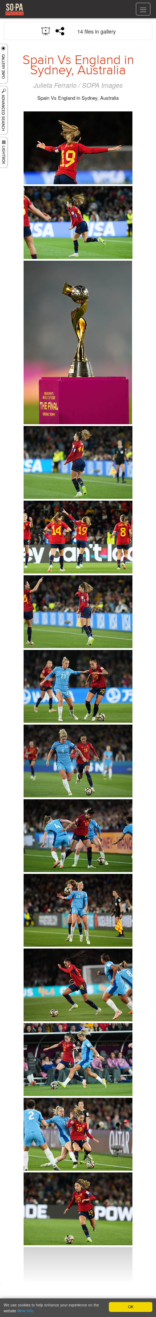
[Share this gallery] (60, 30)
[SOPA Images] (14, 16)
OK (131, 1306)
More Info (25, 1310)
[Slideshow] (46, 30)
